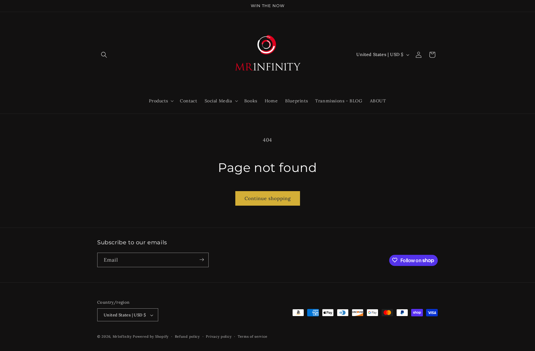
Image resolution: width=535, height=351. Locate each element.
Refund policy (187, 336)
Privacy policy (219, 336)
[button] (104, 55)
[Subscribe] (201, 259)
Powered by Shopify (151, 337)
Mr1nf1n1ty (123, 337)
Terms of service (253, 336)
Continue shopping (268, 198)
